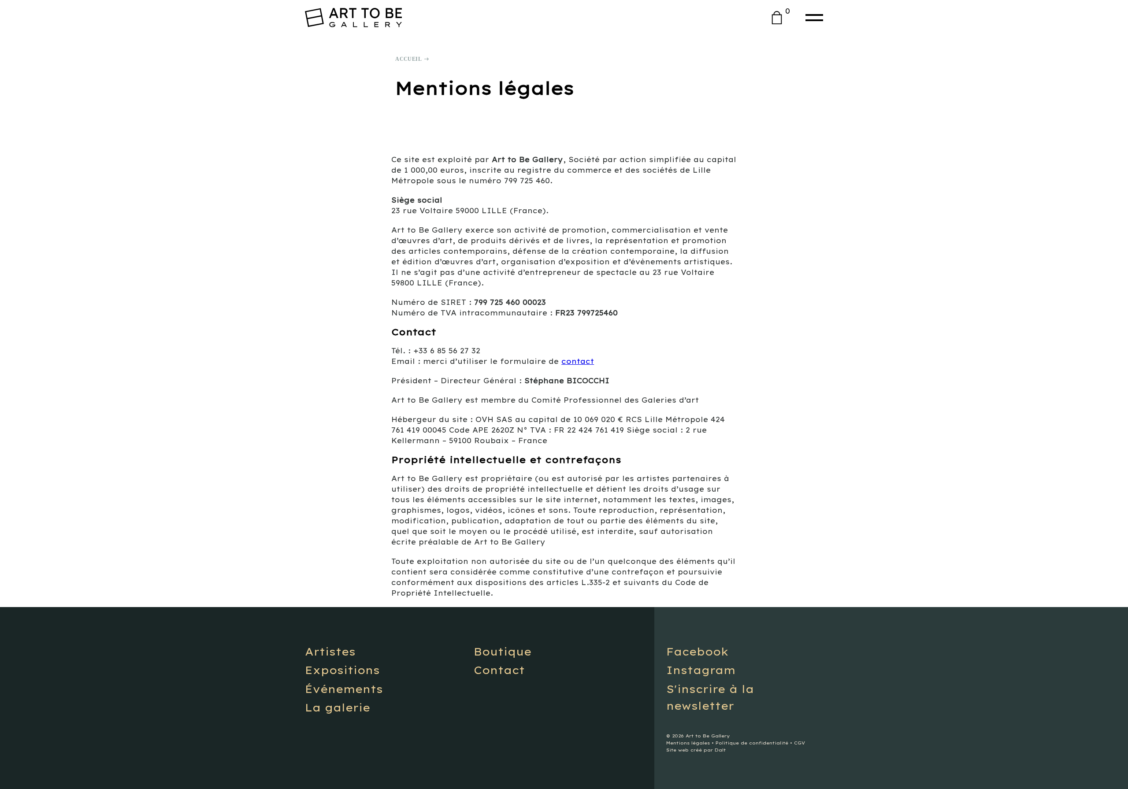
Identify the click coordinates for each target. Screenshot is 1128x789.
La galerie (337, 707)
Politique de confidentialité (752, 743)
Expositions (342, 670)
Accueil (408, 59)
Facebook (697, 651)
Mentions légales (688, 743)
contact (577, 361)
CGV (799, 743)
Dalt (720, 750)
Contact (499, 670)
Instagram (700, 670)
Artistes (330, 651)
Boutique (502, 651)
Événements (344, 689)
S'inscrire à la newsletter (710, 697)
